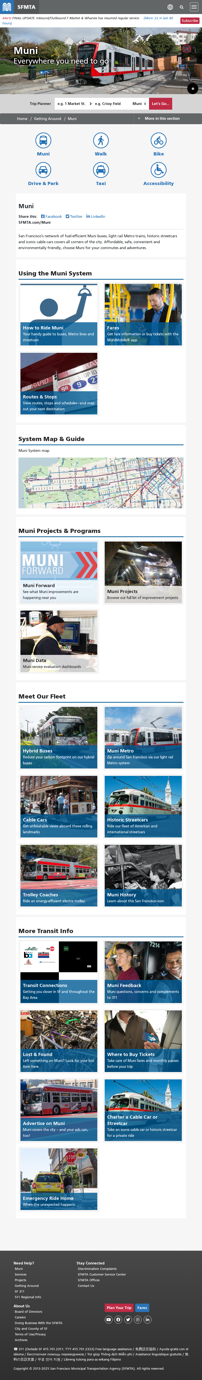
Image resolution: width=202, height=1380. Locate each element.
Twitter (76, 216)
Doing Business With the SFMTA (39, 1323)
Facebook (54, 216)
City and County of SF (31, 1329)
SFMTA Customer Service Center (102, 1274)
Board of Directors (28, 1312)
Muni (43, 154)
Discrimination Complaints (97, 1269)
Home (22, 119)
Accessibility (158, 183)
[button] (170, 7)
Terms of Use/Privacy (30, 1334)
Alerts (6, 18)
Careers (20, 1317)
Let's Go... (160, 103)
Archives (21, 1340)
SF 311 (20, 1291)
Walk (101, 154)
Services (20, 1274)
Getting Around (47, 119)
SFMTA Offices (89, 1280)
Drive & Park (43, 183)
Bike (158, 154)
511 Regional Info (28, 1297)
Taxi (101, 183)
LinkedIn (98, 216)
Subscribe (190, 20)
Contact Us (86, 1286)
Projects (20, 1280)
